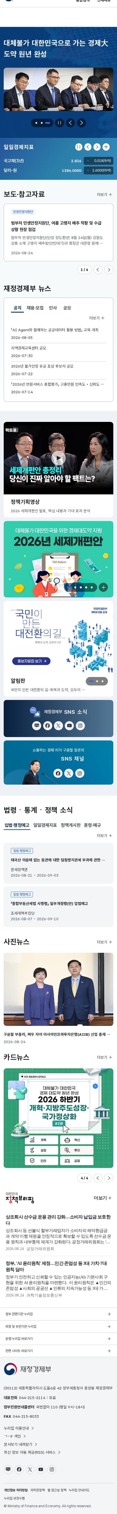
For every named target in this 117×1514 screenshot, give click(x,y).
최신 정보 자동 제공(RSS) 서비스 (30, 1452)
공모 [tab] (67, 308)
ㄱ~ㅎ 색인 (12, 1436)
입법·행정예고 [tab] (17, 826)
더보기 (102, 194)
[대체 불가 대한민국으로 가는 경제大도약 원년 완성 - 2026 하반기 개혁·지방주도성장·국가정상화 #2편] (58, 1118)
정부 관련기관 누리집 (19, 1314)
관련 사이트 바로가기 (19, 1351)
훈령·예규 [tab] (92, 825)
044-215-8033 (26, 1416)
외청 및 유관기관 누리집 (20, 1327)
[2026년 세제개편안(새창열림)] (58, 559)
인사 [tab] (53, 308)
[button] (37, 122)
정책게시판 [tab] (71, 825)
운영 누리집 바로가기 (19, 1339)
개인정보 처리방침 (16, 1490)
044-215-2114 (32, 1397)
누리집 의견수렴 (14, 1498)
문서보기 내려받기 (18, 1444)
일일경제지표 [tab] (45, 825)
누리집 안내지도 (79, 1490)
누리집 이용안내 (16, 1428)
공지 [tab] (19, 309)
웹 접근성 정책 (56, 1490)
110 (54, 1407)
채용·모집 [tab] (35, 308)
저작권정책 (37, 1490)
